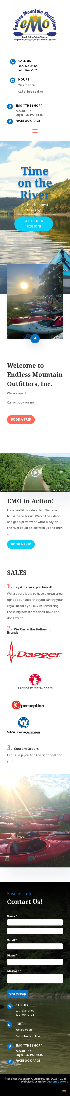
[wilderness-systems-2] (23, 733)
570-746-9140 (27, 66)
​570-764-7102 (27, 70)
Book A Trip (21, 419)
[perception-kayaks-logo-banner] (28, 709)
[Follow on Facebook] (35, 338)
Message (20, 971)
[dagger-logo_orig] (35, 662)
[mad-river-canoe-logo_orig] (35, 692)
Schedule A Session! (33, 223)
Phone (18, 955)
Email (18, 940)
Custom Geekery (57, 1081)
